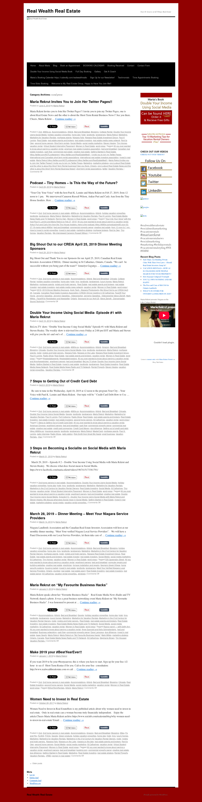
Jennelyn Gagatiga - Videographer (68, 295)
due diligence (96, 428)
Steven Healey (109, 143)
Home (33, 65)
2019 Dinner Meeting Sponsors (55, 290)
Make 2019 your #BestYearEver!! (56, 651)
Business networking (48, 632)
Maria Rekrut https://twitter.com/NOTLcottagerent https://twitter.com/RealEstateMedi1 (72, 160)
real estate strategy (105, 752)
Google (69, 414)
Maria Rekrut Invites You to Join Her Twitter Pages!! (71, 101)
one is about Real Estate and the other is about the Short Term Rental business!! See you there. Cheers (80, 164)
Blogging (95, 131)
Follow (73, 126)
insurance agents (52, 431)
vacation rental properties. (76, 502)
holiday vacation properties (59, 134)
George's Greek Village (110, 565)
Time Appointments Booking (145, 77)
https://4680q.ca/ (37, 431)
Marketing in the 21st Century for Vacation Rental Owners (54, 488)
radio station (67, 434)
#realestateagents (51, 358)
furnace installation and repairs (86, 565)
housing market (51, 568)
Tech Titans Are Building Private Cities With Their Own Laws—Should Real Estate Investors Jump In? (157, 262)
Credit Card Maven (81, 428)
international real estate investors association (99, 157)
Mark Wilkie (106, 635)
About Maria (44, 65)
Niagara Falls (78, 137)
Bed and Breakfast (82, 131)
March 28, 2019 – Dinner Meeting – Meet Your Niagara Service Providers (79, 515)
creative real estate (82, 151)
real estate (65, 570)
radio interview (43, 434)
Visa (40, 436)
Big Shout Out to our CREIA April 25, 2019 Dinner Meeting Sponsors (76, 246)
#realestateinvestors (68, 358)
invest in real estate (67, 230)
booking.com (81, 750)
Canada (36, 292)
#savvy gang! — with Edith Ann (117, 626)
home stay (76, 134)
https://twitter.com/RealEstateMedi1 (75, 154)
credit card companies (62, 428)
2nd (40, 131)
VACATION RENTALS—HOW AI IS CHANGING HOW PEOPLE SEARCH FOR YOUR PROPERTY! (157, 271)
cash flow (48, 151)
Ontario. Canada (37, 638)
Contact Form (143, 65)
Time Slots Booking (39, 83)
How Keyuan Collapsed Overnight (156, 276)
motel (39, 352)
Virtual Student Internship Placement (59, 146)
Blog (55, 65)
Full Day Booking (83, 71)
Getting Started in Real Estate (103, 151)
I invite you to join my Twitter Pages (106, 154)
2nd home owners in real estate (56, 213)
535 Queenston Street (114, 559)
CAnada (113, 278)
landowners (101, 134)
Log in (32, 774)
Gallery (97, 71)
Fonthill (41, 735)
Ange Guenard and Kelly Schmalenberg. (99, 629)
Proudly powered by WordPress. (156, 794)
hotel (83, 134)
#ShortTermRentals (56, 687)
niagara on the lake (85, 741)
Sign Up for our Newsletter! (102, 77)
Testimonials (123, 77)
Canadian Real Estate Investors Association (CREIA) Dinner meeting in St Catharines (77, 292)
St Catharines (99, 419)
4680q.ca (47, 131)
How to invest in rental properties (44, 230)
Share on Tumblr (104, 126)
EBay (122, 733)
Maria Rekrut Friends (166, 359)
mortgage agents (64, 137)
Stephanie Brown (107, 638)
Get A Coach (110, 71)
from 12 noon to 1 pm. (120, 227)
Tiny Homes (122, 143)
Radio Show (48, 355)
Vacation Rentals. (115, 168)
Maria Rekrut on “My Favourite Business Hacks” (68, 584)
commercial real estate (63, 151)
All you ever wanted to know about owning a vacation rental (102, 221)
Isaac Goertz (41, 635)
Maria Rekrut (58, 105)
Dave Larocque (97, 632)
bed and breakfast (109, 148)
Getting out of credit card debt (115, 428)
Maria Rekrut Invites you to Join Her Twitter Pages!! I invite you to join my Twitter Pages (79, 161)
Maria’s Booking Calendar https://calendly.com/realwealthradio (58, 77)
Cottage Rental (106, 131)
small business (108, 434)
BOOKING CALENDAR (93, 65)
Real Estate (42, 140)
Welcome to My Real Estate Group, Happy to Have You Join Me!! (81, 83)
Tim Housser (121, 638)
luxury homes (106, 281)
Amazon (105, 347)
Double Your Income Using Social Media (64, 350)
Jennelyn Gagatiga (44, 295)
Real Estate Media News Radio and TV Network (69, 367)
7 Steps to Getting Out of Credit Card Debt (63, 381)
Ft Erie (48, 735)
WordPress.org (35, 783)
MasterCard (98, 431)
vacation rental (36, 146)
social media (58, 502)
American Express (38, 425)
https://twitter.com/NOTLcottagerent (45, 154)
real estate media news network (106, 140)
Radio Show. (55, 434)
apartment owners (57, 361)
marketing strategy (101, 163)
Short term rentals (61, 143)
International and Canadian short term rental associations (54, 157)
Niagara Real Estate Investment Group (101, 137)
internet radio (151, 359)
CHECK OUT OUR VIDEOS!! (152, 154)
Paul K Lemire (105, 216)
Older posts (36, 763)
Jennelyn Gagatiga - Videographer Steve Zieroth (104, 295)
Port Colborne (65, 417)
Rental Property (97, 367)
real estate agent (78, 570)
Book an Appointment (70, 65)
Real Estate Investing (109, 364)
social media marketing (92, 143)
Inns (77, 281)
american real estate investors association (82, 148)
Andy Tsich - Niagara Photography (84, 290)
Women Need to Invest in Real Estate (59, 699)
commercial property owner (81, 227)
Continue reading (65, 118)
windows (82, 573)
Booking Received (115, 65)
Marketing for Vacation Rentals (43, 137)
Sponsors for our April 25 (88, 298)
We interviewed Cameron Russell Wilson (70, 233)
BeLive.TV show (89, 361)
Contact (130, 65)
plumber (56, 570)
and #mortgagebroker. (39, 361)
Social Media (76, 143)
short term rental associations (88, 168)
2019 (74, 221)
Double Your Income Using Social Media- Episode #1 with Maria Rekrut (76, 314)
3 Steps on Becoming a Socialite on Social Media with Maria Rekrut (78, 450)
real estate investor (47, 419)
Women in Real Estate (85, 146)
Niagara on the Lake (86, 352)
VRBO (48, 755)
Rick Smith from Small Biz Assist (87, 434)
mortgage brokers (100, 230)
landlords (91, 134)
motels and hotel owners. (65, 284)
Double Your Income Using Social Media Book (51, 71)
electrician (67, 565)
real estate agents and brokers (61, 140)
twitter (104, 168)
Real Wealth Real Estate (53, 10)
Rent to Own (61, 218)
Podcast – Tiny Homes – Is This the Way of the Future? (74, 182)
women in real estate (61, 755)
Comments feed (35, 780)
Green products (65, 735)
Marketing (123, 134)
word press (100, 146)
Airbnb (70, 131)
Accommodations (59, 131)
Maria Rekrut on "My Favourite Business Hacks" (80, 635)
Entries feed (34, 777)
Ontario (74, 298)
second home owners (44, 143)
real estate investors (83, 140)
